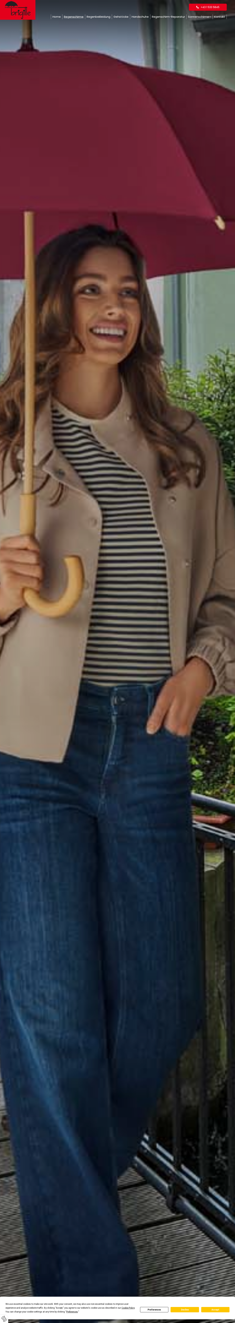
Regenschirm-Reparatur (168, 17)
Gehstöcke (121, 17)
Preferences (154, 1309)
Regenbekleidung (98, 17)
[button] (208, 7)
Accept (215, 1309)
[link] (200, 16)
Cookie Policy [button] (128, 1308)
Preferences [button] (72, 1311)
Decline (185, 1309)
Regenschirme (74, 17)
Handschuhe (140, 17)
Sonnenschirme (198, 17)
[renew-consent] (4, 1319)
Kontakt (219, 17)
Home (57, 17)
